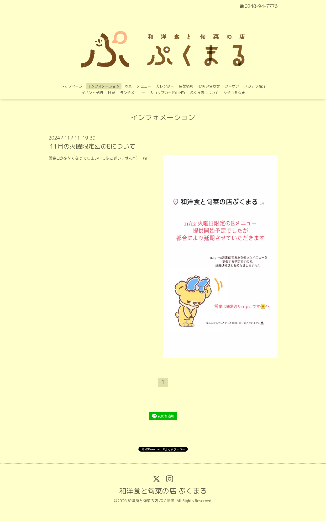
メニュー (144, 86)
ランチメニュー (132, 92)
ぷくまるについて (204, 92)
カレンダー (165, 86)
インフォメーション (103, 86)
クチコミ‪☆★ (234, 92)
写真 (128, 86)
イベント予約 (92, 92)
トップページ (71, 86)
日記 (111, 92)
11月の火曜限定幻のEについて (92, 146)
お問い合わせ (209, 86)
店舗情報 (186, 86)
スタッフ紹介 (255, 86)
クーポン (232, 86)
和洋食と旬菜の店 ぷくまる (163, 491)
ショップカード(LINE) (167, 92)
